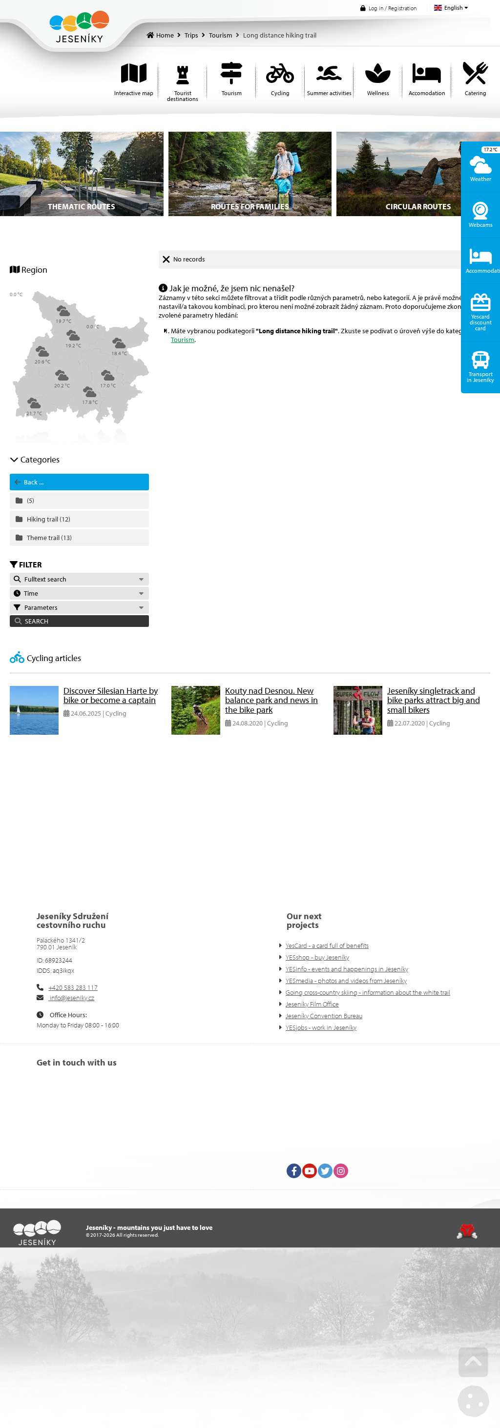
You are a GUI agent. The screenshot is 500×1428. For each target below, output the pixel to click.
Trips (191, 35)
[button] (388, 8)
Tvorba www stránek (467, 1231)
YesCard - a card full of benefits (327, 945)
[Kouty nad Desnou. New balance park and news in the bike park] (195, 732)
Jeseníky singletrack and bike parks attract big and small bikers (433, 700)
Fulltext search (43, 579)
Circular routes (418, 206)
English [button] (453, 7)
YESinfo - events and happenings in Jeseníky (347, 969)
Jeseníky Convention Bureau (324, 1015)
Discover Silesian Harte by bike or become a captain (110, 695)
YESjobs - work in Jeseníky (321, 1027)
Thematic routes (81, 206)
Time (29, 593)
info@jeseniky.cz (71, 997)
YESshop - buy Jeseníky (317, 957)
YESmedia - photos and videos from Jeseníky (346, 980)
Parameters (39, 607)
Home (79, 26)
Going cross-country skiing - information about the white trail (368, 992)
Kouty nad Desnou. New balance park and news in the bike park (271, 700)
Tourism (220, 35)
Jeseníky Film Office (312, 1004)
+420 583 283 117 (73, 987)
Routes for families (250, 206)
